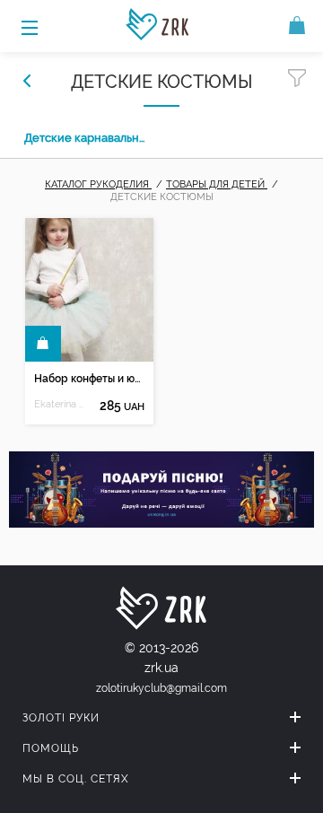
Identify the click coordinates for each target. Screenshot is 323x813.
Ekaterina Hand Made (61, 404)
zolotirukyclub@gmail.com (161, 688)
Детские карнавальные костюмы (87, 137)
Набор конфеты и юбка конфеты (89, 378)
